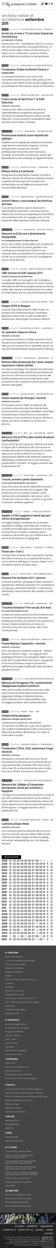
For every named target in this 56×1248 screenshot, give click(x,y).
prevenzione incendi (46, 131)
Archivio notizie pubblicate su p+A (20, 979)
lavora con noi (25, 1229)
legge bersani (30, 358)
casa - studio (11, 1039)
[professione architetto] (23, 5)
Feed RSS (9, 1128)
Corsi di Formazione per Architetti (20, 960)
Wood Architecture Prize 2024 (18, 1206)
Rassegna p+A (11, 1013)
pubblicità (32, 1226)
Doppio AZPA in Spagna (16, 305)
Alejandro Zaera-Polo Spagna (34, 302)
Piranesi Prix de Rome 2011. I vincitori (24, 577)
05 (25, 860)
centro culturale (28, 167)
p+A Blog (9, 983)
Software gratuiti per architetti (18, 1074)
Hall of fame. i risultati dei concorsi (20, 998)
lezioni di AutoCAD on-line (16, 1067)
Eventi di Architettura (14, 956)
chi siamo (19, 1226)
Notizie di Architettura (14, 968)
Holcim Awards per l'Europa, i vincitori (24, 398)
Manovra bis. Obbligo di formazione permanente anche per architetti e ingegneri (22, 788)
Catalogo (9, 987)
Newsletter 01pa (12, 1124)
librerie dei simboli (13, 1071)
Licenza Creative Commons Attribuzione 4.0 (34, 1241)
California (38, 547)
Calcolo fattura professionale (18, 1151)
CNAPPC (27, 511)
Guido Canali (25, 574)
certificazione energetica (16, 1050)
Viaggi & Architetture (14, 972)
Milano (24, 269)
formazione (29, 475)
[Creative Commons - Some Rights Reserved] (47, 1238)
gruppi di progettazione (15, 1024)
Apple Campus (26, 547)
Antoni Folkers (26, 197)
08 (37, 860)
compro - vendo (12, 1035)
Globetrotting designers (16, 715)
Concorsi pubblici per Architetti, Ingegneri (23, 1089)
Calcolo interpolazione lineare (18, 1182)
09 (40, 863)
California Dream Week (30, 820)
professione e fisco (13, 1054)
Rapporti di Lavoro (13, 1108)
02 (14, 860)
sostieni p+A (9, 1229)
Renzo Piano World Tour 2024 (18, 1198)
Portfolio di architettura (15, 1111)
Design (8, 975)
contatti (49, 1233)
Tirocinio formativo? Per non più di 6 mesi (26, 607)
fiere (31, 711)
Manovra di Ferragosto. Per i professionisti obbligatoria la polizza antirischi (27, 684)
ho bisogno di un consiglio (17, 1028)
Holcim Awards (27, 394)
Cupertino (50, 547)
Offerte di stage (12, 1104)
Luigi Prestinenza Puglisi (31, 29)
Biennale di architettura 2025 (18, 1194)
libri (37, 711)
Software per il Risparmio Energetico (21, 1078)
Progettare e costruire (14, 994)
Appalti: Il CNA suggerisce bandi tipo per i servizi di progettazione (26, 517)
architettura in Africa (45, 197)
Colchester (43, 167)
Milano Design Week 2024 (16, 1202)
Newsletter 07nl (12, 1120)
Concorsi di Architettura (15, 964)
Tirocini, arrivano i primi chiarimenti (22, 479)
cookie (49, 1229)
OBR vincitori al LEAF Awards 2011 (22, 273)
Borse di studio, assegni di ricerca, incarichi (24, 1093)
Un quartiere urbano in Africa (19, 332)
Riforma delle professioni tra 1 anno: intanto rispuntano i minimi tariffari (27, 363)
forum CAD (10, 1063)
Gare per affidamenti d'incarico (19, 1100)
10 (44, 863)
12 (51, 863)
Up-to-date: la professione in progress (22, 1002)
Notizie (5, 29)
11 (47, 863)
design (24, 711)
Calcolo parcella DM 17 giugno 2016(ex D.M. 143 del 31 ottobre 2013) (20, 1162)
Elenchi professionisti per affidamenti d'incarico (26, 1096)
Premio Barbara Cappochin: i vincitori (23, 643)
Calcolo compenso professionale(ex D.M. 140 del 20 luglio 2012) (20, 1167)
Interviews (9, 1006)
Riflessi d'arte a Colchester (18, 171)
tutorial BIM (10, 1185)
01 (10, 860)
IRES (25, 433)
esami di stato (11, 1043)
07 (33, 860)
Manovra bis (29, 229)
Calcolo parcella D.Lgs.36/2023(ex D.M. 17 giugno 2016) (19, 1156)
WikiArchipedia (11, 1137)
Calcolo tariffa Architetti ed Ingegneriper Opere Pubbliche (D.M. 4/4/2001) (21, 1173)
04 (22, 860)
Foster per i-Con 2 (12, 551)
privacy (39, 1229)
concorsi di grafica (30, 744)
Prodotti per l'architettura (16, 1009)
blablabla (9, 1047)
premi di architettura (30, 95)
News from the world (14, 990)
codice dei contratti (41, 511)
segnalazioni (46, 1226)
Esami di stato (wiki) (14, 1140)
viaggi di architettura (14, 1031)
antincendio (29, 131)
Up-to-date (7, 131)
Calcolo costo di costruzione (18, 1178)
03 (18, 860)
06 (29, 860)
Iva (30, 433)
